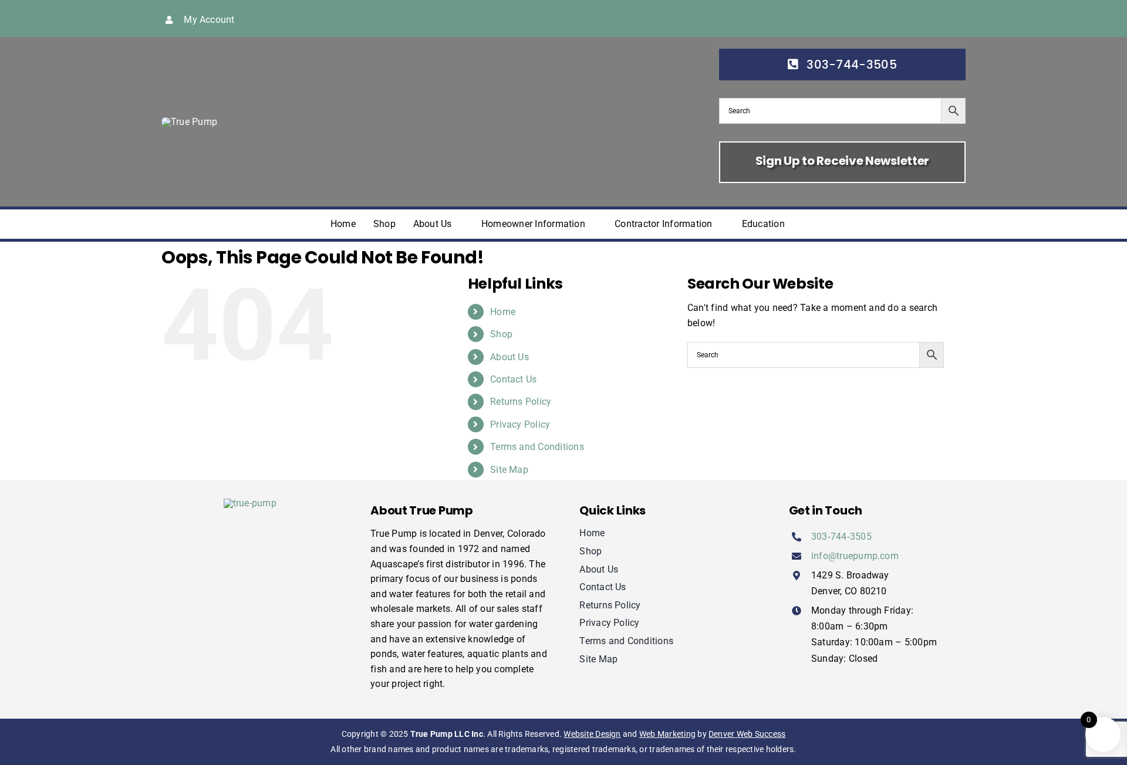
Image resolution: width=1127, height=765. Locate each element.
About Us (509, 357)
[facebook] (834, 18)
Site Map (509, 469)
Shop (501, 334)
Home (502, 311)
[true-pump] (189, 121)
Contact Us (513, 379)
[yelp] (928, 18)
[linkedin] (909, 18)
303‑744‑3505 (841, 536)
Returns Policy (520, 401)
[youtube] (890, 18)
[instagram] (871, 18)
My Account (209, 19)
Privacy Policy (520, 424)
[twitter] (852, 18)
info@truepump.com (855, 555)
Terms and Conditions (537, 446)
